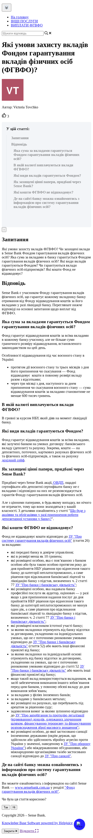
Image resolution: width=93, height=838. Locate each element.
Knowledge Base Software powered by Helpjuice (37, 823)
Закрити (9, 831)
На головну (20, 17)
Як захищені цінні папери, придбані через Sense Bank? (47, 184)
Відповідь (19, 144)
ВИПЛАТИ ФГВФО (27, 25)
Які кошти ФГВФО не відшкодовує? (43, 192)
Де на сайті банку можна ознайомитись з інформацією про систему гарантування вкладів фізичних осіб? (46, 203)
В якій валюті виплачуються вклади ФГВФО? (43, 167)
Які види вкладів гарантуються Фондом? (47, 175)
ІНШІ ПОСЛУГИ (24, 21)
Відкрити (27, 831)
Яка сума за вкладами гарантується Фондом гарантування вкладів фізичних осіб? (46, 155)
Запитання (20, 138)
